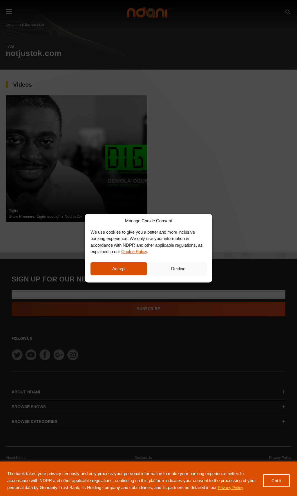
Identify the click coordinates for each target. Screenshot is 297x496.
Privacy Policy (230, 487)
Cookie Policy (134, 251)
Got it (276, 480)
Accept (119, 268)
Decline (178, 268)
